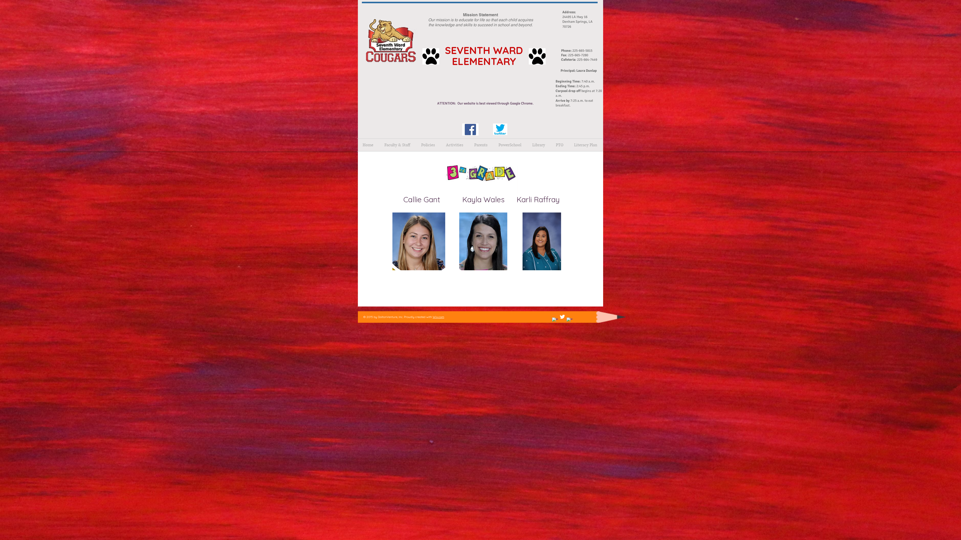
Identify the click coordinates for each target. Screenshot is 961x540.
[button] (428, 145)
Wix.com (438, 317)
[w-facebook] (555, 321)
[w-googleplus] (570, 321)
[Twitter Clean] (562, 317)
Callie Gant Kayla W (447, 199)
